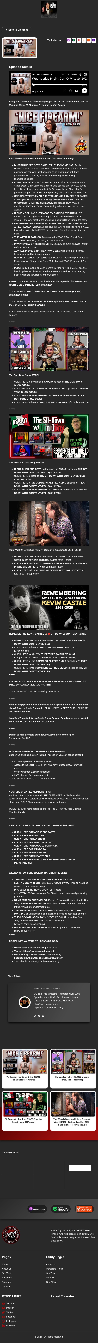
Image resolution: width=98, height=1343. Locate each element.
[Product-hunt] (39, 1016)
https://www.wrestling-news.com (40, 947)
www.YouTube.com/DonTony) (30, 886)
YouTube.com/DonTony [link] (48, 1007)
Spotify (25, 738)
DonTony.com (54, 893)
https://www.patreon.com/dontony (32, 907)
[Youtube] (43, 1016)
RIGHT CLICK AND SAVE (22, 281)
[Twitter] (35, 1016)
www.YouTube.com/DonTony (29, 924)
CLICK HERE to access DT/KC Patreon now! (32, 778)
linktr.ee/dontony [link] (45, 1004)
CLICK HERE (16, 291)
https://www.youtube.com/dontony (42, 961)
